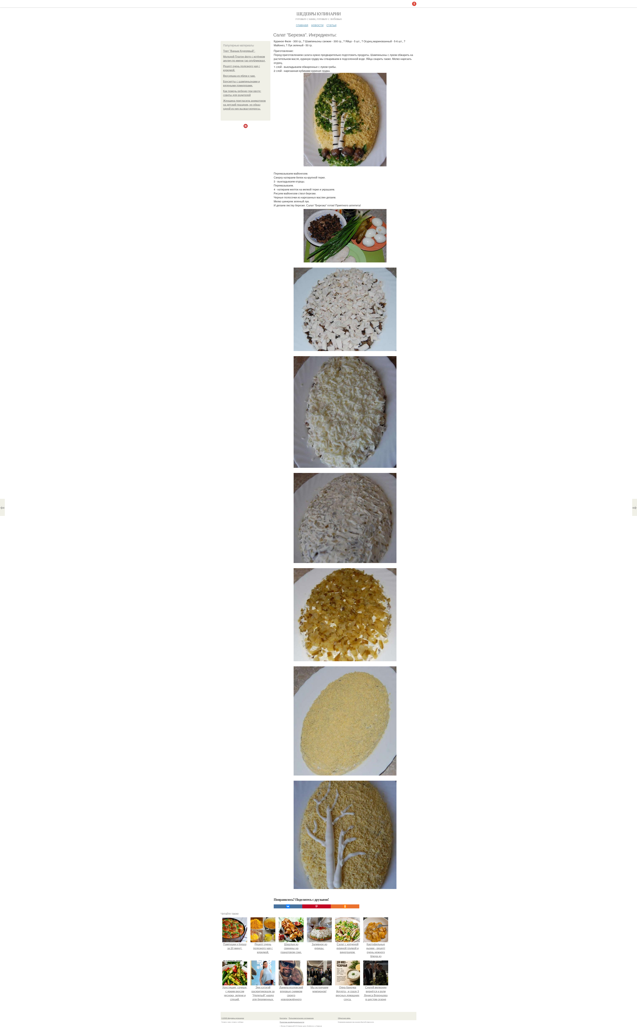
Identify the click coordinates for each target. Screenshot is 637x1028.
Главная (302, 24)
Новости (317, 24)
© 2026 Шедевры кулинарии (232, 1018)
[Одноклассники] (345, 906)
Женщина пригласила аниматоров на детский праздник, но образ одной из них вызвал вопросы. (244, 104)
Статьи (331, 24)
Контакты (283, 1018)
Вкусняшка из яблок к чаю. (239, 75)
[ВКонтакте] (288, 906)
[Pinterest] (316, 906)
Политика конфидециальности (292, 1022)
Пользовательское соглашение (301, 1018)
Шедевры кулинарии (318, 13)
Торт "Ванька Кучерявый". (239, 51)
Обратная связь (344, 1018)
